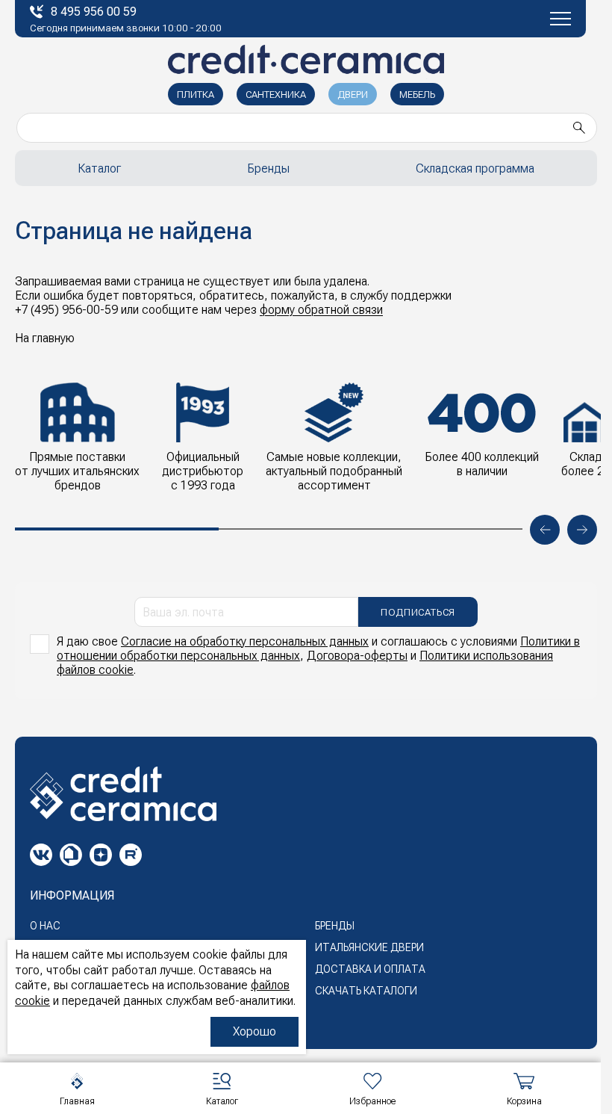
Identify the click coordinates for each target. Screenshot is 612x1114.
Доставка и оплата (370, 969)
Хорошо (254, 1031)
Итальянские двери (369, 947)
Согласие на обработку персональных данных (245, 641)
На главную (45, 338)
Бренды (268, 168)
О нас (45, 926)
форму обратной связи (321, 310)
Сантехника (276, 94)
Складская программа (475, 168)
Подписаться (418, 612)
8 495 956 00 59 (94, 11)
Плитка (195, 94)
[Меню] (560, 18)
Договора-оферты (357, 656)
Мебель (417, 94)
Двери (352, 94)
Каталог (99, 168)
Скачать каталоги (366, 991)
